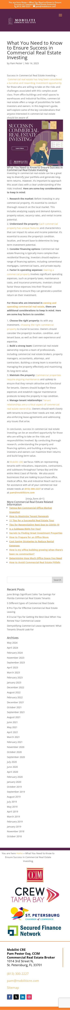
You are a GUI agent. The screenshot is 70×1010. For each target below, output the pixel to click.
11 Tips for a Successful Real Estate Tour (31, 520)
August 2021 (14, 717)
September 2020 (16, 757)
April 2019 (12, 811)
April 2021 (12, 732)
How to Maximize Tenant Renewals (29, 516)
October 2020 (14, 752)
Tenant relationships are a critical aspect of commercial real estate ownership (33, 404)
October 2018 (14, 836)
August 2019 (14, 796)
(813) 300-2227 (18, 974)
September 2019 (16, 791)
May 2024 (12, 642)
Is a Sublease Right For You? (25, 528)
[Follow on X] (16, 997)
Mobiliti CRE (16, 461)
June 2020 (12, 766)
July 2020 (12, 761)
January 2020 (14, 781)
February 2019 (15, 821)
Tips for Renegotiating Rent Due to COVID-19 (34, 524)
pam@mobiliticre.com (23, 981)
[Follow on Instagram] (29, 997)
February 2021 (15, 742)
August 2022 (14, 692)
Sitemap (13, 987)
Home (24, 2)
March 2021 (13, 737)
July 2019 (12, 801)
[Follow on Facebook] (9, 997)
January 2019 (14, 826)
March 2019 (13, 816)
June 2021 (12, 722)
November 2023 (15, 657)
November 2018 (15, 831)
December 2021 (15, 702)
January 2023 (14, 682)
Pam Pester (16, 63)
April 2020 (12, 771)
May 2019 (12, 806)
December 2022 (15, 687)
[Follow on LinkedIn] (22, 997)
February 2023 (15, 677)
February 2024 (15, 652)
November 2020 (15, 747)
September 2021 (16, 712)
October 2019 (14, 786)
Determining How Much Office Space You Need (35, 558)
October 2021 (14, 707)
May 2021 (12, 727)
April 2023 (12, 667)
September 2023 (16, 662)
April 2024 (12, 647)
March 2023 (13, 672)
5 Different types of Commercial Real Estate (30, 603)
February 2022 (15, 697)
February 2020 (15, 776)
